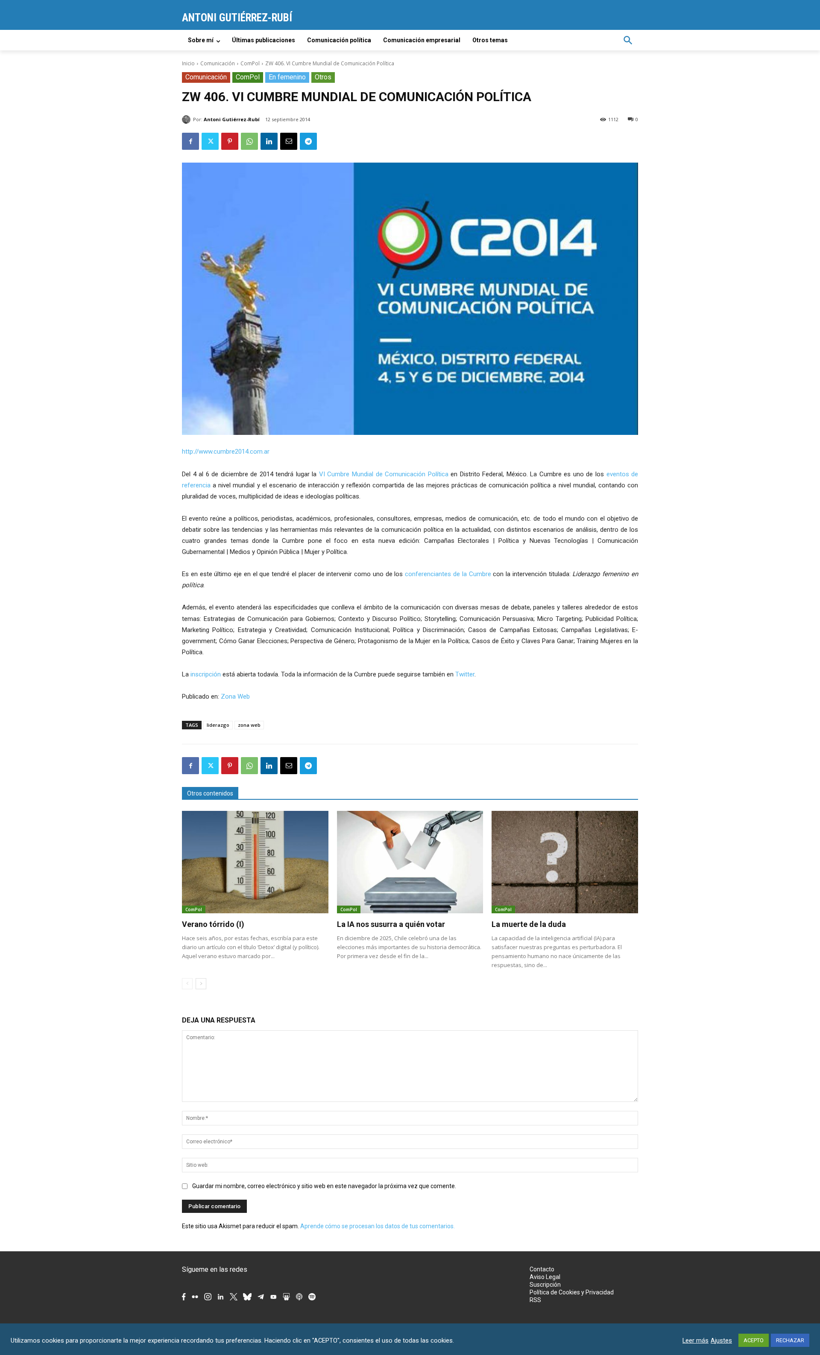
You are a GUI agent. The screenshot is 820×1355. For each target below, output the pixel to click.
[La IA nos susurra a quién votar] (410, 862)
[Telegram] (308, 141)
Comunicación (217, 63)
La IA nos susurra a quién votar (391, 924)
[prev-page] (187, 983)
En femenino (287, 77)
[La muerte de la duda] (565, 862)
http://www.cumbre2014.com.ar (225, 451)
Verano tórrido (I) (213, 924)
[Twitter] (210, 141)
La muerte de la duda (529, 924)
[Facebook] (190, 141)
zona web (249, 725)
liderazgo (218, 725)
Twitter (464, 674)
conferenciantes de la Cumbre (448, 574)
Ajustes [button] (721, 1340)
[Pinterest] (229, 141)
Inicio (188, 63)
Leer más (695, 1340)
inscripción (205, 674)
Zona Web (235, 696)
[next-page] (201, 983)
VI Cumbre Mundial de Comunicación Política (383, 474)
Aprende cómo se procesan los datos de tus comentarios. (377, 1226)
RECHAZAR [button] (790, 1340)
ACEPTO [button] (754, 1340)
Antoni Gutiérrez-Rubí (232, 119)
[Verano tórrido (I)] (255, 862)
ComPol (250, 63)
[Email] (288, 141)
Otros (323, 77)
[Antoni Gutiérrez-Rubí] (187, 119)
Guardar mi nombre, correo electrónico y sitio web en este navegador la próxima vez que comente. (324, 1186)
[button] (628, 40)
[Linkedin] (269, 141)
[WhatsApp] (249, 141)
